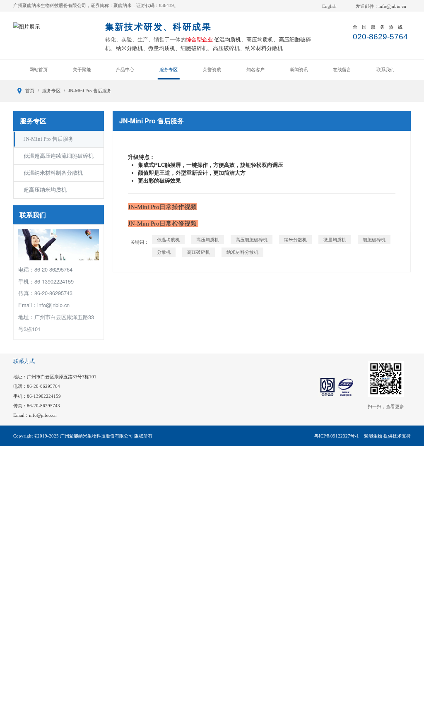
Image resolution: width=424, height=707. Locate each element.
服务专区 (168, 69)
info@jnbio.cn (392, 6)
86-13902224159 (44, 396)
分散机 (164, 252)
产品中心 (125, 69)
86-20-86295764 (43, 386)
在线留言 (342, 69)
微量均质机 (334, 239)
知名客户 (255, 69)
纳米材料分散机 (242, 252)
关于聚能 (82, 69)
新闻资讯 (299, 69)
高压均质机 (207, 239)
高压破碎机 (198, 252)
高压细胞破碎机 (251, 239)
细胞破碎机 (374, 239)
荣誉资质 (212, 69)
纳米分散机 (295, 239)
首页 (29, 90)
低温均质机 (168, 239)
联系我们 (385, 69)
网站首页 (38, 69)
